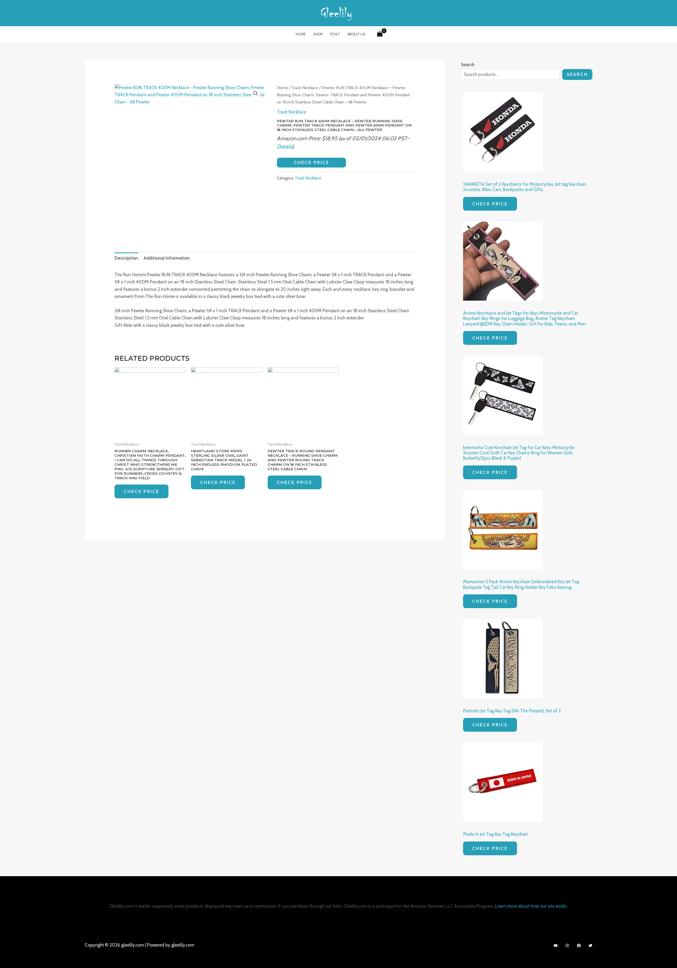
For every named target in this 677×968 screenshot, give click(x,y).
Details (284, 146)
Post (335, 34)
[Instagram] (567, 945)
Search (577, 74)
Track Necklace (304, 87)
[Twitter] (590, 945)
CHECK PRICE (311, 162)
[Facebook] (579, 945)
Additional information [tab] (167, 258)
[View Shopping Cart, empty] (379, 34)
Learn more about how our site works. (531, 906)
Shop (318, 34)
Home (301, 34)
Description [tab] (126, 258)
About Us (356, 34)
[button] (255, 93)
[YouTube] (555, 945)
